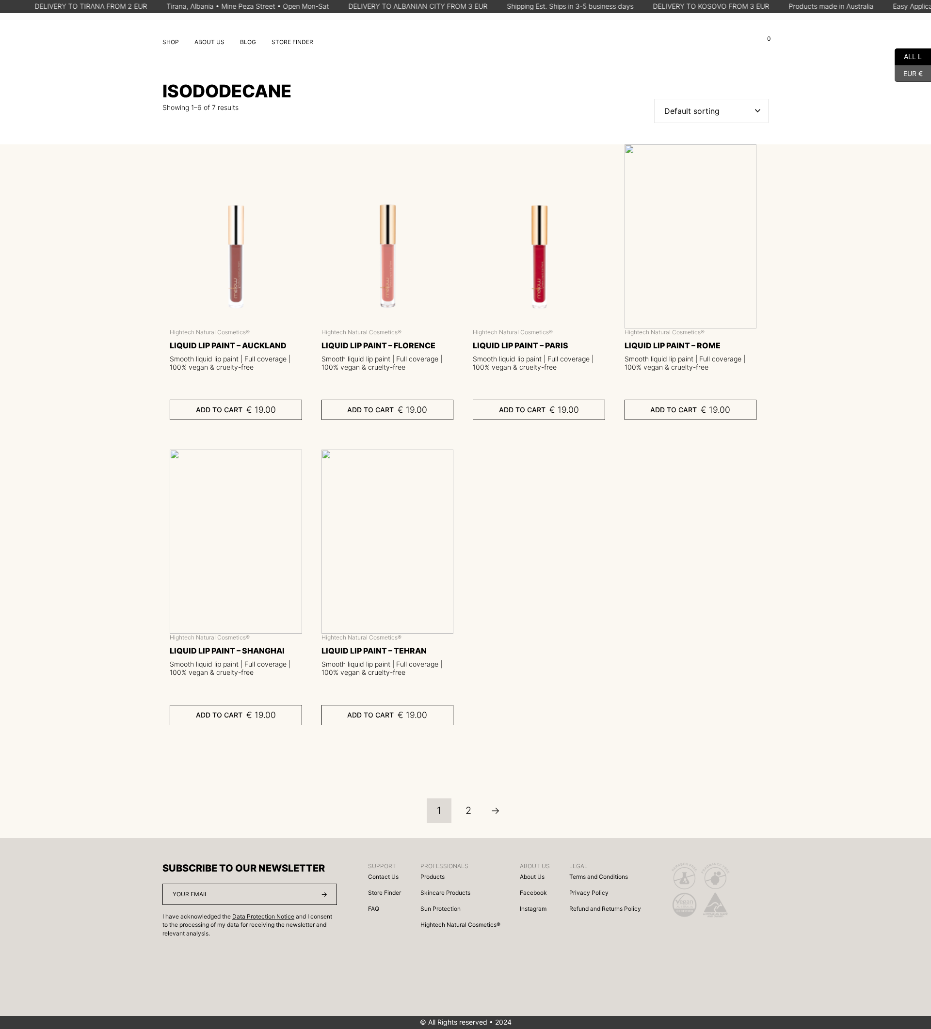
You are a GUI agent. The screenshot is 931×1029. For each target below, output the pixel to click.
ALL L (908, 55)
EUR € (909, 72)
